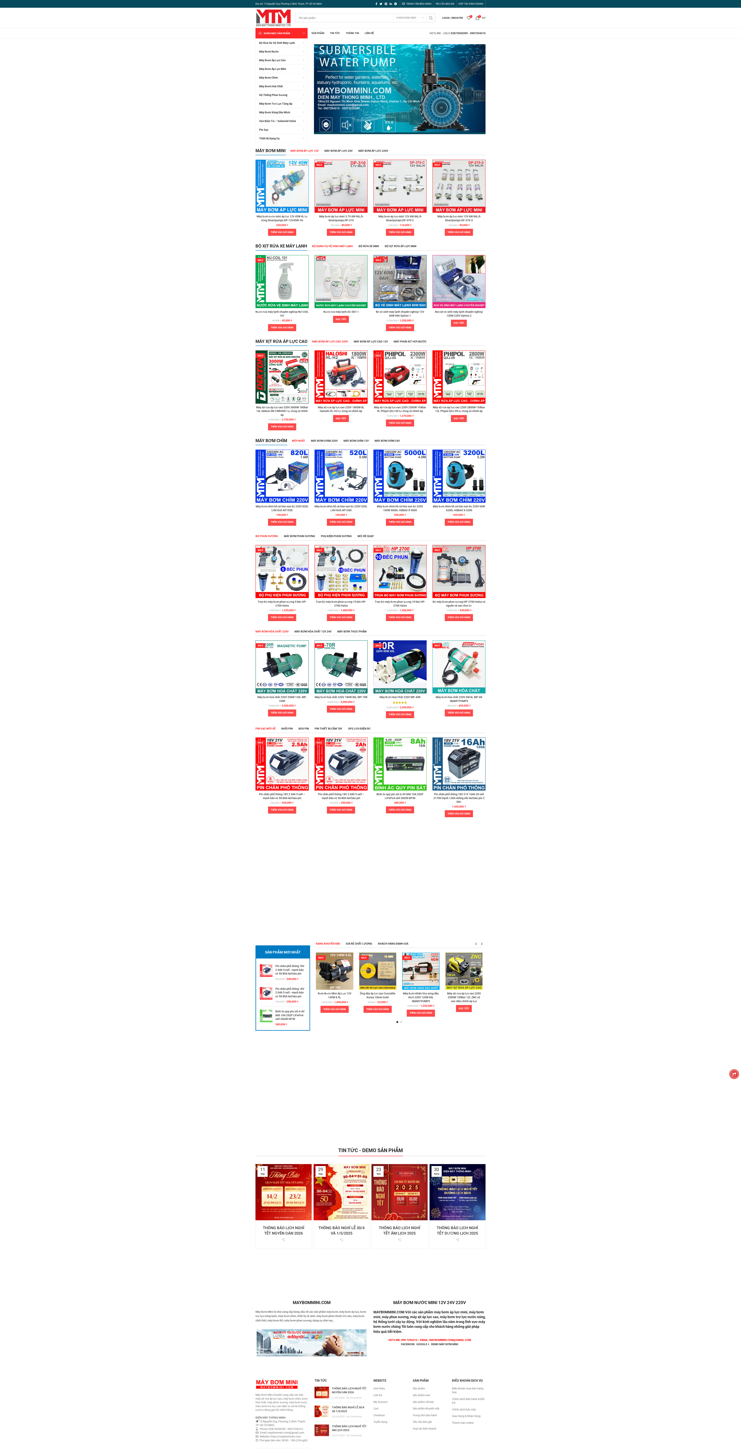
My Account (380, 1401)
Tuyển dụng (380, 1421)
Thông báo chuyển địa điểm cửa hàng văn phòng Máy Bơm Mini (457, 1217)
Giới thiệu (379, 1388)
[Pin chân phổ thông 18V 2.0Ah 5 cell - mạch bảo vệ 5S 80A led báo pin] (266, 995)
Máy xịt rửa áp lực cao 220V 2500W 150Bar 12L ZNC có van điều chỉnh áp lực (464, 997)
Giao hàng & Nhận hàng (466, 1416)
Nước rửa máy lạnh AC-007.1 (341, 311)
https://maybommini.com (285, 1436)
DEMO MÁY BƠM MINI (444, 1344)
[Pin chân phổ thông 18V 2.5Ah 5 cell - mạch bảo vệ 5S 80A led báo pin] (266, 972)
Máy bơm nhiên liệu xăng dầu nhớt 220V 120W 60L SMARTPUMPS (421, 997)
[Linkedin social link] (390, 3)
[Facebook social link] (376, 3)
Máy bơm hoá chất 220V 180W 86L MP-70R (341, 697)
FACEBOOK (408, 1344)
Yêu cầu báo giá (422, 1421)
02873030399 (459, 33)
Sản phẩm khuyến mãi (426, 1408)
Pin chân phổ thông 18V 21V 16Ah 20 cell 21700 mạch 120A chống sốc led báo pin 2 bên (459, 798)
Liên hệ (377, 1395)
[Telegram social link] (395, 3)
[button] (282, 232)
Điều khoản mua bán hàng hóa (467, 1390)
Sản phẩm (419, 1388)
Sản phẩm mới (421, 1395)
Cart (376, 1408)
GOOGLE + (422, 1344)
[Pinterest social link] (385, 3)
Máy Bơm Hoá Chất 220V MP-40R (400, 697)
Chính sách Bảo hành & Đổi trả (468, 1400)
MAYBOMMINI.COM (388, 1312)
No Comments (354, 1397)
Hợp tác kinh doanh (424, 1428)
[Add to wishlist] (306, 174)
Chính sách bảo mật (464, 1409)
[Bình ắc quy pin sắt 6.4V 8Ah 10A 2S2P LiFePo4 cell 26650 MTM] (266, 1018)
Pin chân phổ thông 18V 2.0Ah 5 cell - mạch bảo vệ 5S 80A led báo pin (289, 992)
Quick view (306, 166)
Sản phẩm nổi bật (423, 1401)
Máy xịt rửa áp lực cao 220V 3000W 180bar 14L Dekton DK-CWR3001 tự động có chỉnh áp (282, 411)
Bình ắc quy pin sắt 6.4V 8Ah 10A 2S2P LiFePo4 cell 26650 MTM (290, 1015)
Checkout (379, 1415)
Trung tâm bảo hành (425, 1415)
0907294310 (478, 33)
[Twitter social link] (380, 3)
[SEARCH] (430, 18)
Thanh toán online (463, 1422)
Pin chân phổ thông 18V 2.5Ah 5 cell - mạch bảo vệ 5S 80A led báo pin (289, 969)
